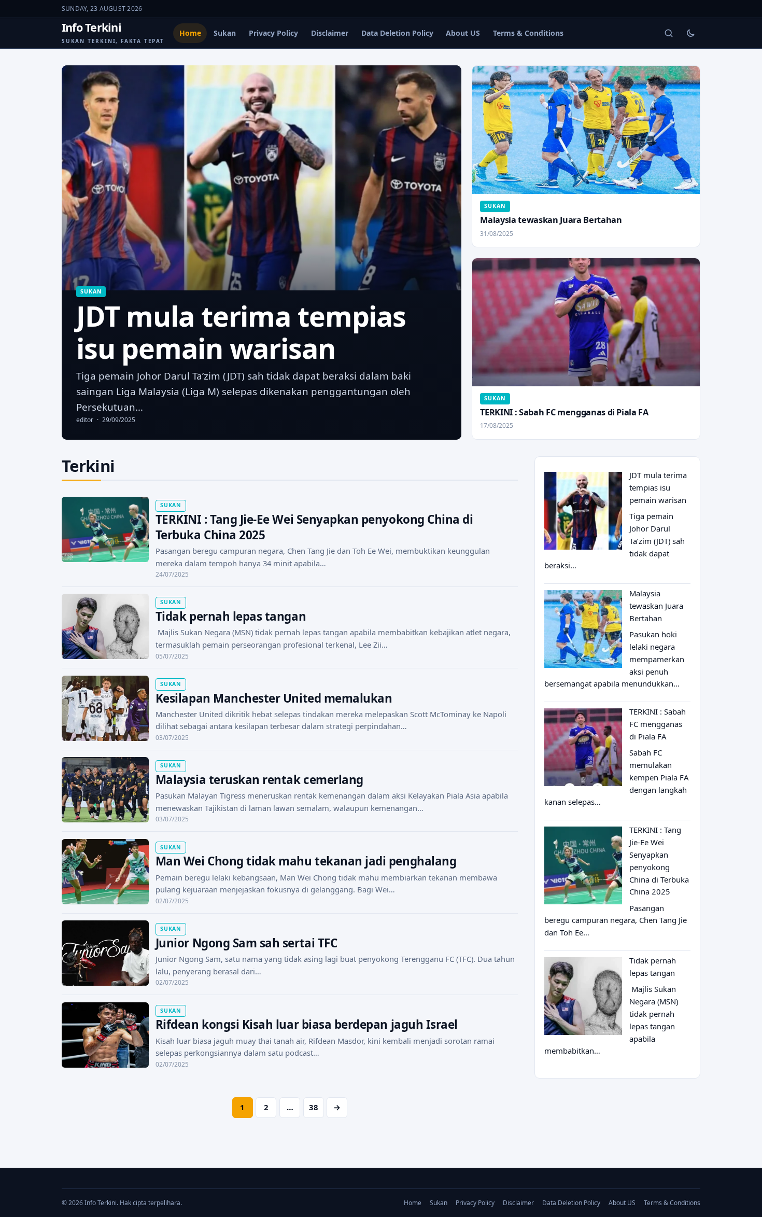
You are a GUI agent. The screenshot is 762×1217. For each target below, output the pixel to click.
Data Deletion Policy (397, 33)
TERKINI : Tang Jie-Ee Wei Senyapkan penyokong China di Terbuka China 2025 (314, 527)
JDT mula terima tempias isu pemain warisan (658, 487)
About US (463, 33)
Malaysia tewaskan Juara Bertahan (551, 220)
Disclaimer (329, 33)
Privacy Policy (273, 33)
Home (190, 33)
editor (84, 419)
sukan (91, 291)
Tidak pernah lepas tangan (231, 616)
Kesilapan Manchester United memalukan (274, 698)
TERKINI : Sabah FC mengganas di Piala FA (564, 412)
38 (313, 1107)
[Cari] (669, 33)
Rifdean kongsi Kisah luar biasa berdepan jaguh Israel (307, 1024)
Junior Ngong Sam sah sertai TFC (246, 943)
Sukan (225, 33)
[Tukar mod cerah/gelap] (690, 33)
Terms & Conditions (528, 33)
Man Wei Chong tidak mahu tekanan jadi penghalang (306, 861)
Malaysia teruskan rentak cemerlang (259, 780)
